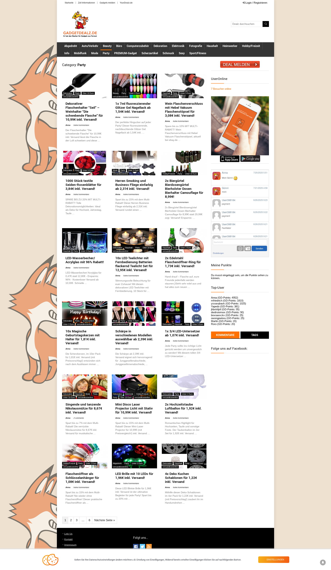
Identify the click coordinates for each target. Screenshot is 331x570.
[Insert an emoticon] (240, 248)
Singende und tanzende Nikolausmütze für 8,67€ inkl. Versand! (84, 408)
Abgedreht (70, 46)
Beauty (107, 46)
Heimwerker (230, 46)
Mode (94, 53)
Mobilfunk (80, 53)
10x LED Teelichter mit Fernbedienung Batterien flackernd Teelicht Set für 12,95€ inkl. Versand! (134, 264)
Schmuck (168, 53)
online (221, 88)
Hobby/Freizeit (251, 46)
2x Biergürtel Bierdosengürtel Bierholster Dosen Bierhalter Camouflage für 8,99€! (184, 188)
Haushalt (212, 46)
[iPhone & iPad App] (230, 156)
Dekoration (160, 46)
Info (66, 53)
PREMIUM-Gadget (125, 53)
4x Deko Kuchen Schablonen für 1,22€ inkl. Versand (181, 477)
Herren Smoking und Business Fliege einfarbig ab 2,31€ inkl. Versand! (134, 184)
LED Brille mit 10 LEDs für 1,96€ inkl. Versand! (134, 475)
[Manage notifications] (323, 562)
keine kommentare (81, 125)
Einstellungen (218, 253)
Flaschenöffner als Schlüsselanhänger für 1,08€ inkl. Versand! (82, 477)
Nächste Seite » (104, 520)
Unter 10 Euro (191, 174)
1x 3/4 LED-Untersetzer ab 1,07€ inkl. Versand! (182, 333)
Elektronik (178, 46)
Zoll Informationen (86, 3)
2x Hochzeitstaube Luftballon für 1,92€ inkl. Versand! (183, 408)
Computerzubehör (138, 46)
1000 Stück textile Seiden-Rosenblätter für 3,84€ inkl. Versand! (83, 184)
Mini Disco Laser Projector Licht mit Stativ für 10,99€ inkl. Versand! (134, 408)
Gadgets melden (107, 3)
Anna (68, 125)
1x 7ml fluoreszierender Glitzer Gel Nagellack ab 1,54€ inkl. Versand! (133, 107)
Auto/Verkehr (90, 46)
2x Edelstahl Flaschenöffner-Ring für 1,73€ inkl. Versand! (183, 262)
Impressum (70, 544)
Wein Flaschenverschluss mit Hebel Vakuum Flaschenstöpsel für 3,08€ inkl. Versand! (184, 109)
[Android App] (250, 156)
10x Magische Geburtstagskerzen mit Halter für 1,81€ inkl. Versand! (83, 337)
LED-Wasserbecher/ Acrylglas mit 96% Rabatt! (85, 260)
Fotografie (195, 46)
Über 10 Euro (88, 93)
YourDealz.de (126, 3)
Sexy (182, 53)
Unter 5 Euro (185, 93)
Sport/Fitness (197, 53)
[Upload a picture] (247, 248)
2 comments (79, 418)
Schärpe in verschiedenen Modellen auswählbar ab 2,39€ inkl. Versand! (134, 337)
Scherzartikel (150, 53)
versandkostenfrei (70, 97)
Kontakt (68, 539)
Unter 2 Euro (134, 93)
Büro (119, 46)
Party (106, 53)
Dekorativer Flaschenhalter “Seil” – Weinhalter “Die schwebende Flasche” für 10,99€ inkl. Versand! (84, 111)
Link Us (68, 533)
